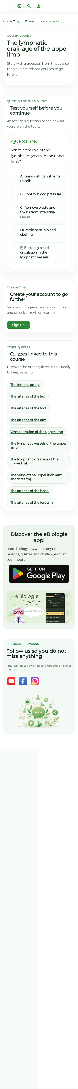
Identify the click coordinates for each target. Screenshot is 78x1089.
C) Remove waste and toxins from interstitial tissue (38, 212)
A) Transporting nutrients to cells (40, 178)
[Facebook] (23, 681)
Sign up (18, 325)
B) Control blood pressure (40, 194)
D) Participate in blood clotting (38, 232)
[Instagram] (35, 681)
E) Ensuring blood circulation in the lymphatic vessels (34, 252)
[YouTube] (11, 681)
